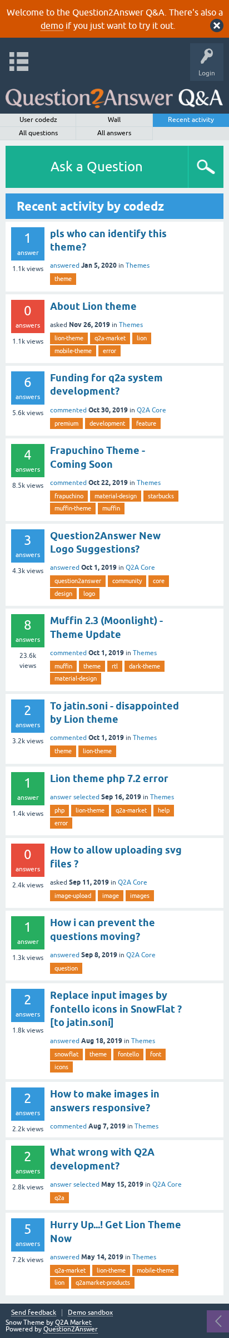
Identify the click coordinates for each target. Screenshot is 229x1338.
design (63, 593)
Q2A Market (73, 1322)
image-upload (72, 895)
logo (89, 593)
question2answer (77, 581)
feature (146, 423)
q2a (59, 1197)
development (107, 423)
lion (142, 338)
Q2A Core (151, 410)
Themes (138, 265)
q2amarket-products (103, 1282)
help (164, 810)
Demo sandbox (90, 1312)
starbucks (161, 496)
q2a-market (110, 338)
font (155, 1054)
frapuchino (68, 496)
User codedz (38, 120)
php (59, 810)
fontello (128, 1054)
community (127, 581)
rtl (115, 666)
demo (52, 25)
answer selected (74, 797)
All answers (114, 133)
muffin (111, 508)
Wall (114, 120)
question (66, 968)
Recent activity (191, 120)
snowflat (66, 1054)
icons (61, 1067)
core (159, 581)
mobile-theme (73, 351)
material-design (115, 496)
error (109, 351)
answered (64, 265)
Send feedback (33, 1312)
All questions (38, 133)
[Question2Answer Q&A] (114, 94)
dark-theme (144, 666)
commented (68, 410)
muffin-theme (72, 508)
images (140, 895)
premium (66, 423)
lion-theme (68, 338)
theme (63, 278)
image (110, 895)
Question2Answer (70, 1329)
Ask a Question (97, 166)
